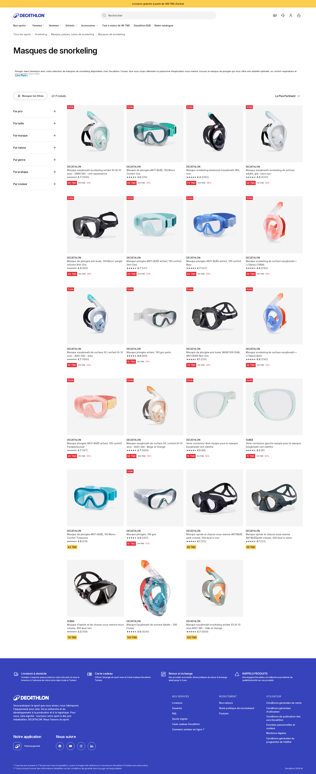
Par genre (19, 159)
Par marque (20, 135)
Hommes (54, 25)
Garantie (177, 708)
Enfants (70, 25)
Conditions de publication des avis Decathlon (283, 718)
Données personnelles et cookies (280, 726)
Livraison (177, 702)
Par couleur (20, 184)
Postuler (224, 713)
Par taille (18, 123)
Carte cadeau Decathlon (186, 724)
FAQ (174, 713)
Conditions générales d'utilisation (278, 710)
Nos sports (19, 25)
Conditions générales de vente (284, 702)
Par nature (19, 147)
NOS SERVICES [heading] (180, 696)
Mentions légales (276, 733)
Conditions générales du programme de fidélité (280, 740)
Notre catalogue (164, 25)
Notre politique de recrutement (236, 708)
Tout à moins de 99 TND (116, 25)
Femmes (37, 25)
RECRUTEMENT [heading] (228, 696)
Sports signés (180, 718)
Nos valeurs (226, 702)
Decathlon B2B (142, 25)
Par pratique (20, 172)
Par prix (18, 111)
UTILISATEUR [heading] (273, 696)
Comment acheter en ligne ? (188, 729)
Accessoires (88, 25)
